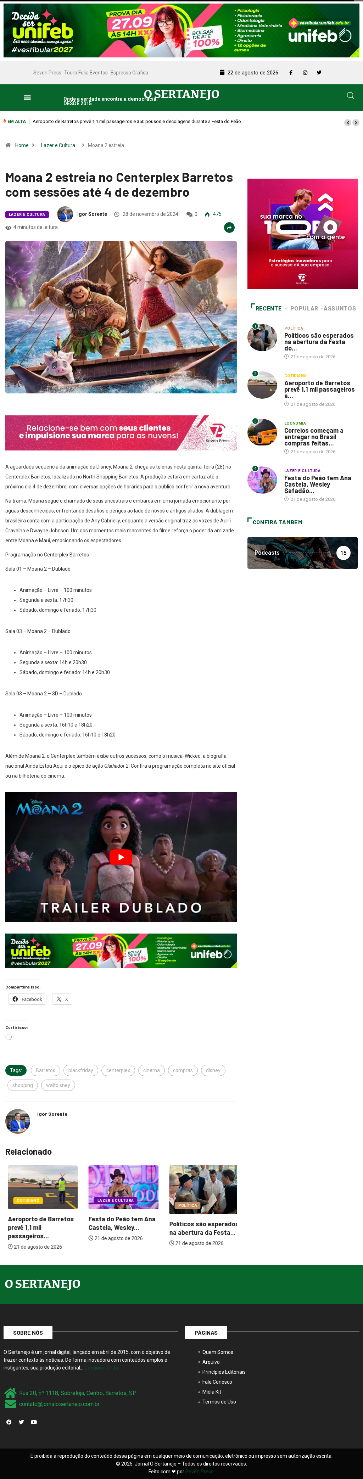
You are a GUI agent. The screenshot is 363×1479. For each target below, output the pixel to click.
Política (185, 1205)
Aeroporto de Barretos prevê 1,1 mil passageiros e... (319, 389)
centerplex (118, 1070)
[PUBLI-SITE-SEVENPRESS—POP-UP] (302, 233)
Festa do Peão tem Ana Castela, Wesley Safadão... (317, 484)
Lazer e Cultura (58, 145)
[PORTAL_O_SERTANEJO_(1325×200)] (181, 30)
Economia (295, 423)
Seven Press (47, 72)
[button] (27, 97)
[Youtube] (33, 1422)
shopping (22, 1085)
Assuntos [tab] (340, 308)
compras (183, 1070)
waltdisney (58, 1085)
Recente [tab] (269, 308)
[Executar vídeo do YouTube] (121, 857)
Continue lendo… (102, 1368)
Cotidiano (25, 1200)
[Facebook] (9, 1422)
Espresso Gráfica (129, 72)
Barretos (45, 1070)
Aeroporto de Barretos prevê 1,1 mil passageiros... (38, 1227)
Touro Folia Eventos (86, 72)
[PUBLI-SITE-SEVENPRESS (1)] (121, 432)
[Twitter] (21, 1422)
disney (213, 1070)
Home (22, 145)
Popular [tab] (304, 308)
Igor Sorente (92, 214)
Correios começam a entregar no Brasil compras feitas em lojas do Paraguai (110, 121)
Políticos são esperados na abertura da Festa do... (319, 341)
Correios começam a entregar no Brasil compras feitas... (314, 436)
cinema (151, 1070)
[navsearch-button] (351, 97)
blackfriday (80, 1070)
